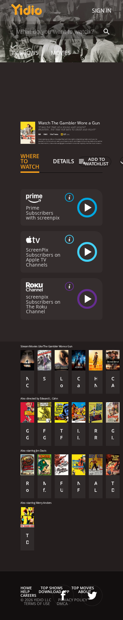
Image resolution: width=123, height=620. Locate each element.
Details (63, 161)
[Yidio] (26, 10)
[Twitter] (91, 595)
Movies (61, 53)
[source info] (68, 197)
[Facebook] (63, 595)
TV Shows (25, 53)
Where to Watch (29, 161)
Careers (28, 595)
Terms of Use (37, 603)
